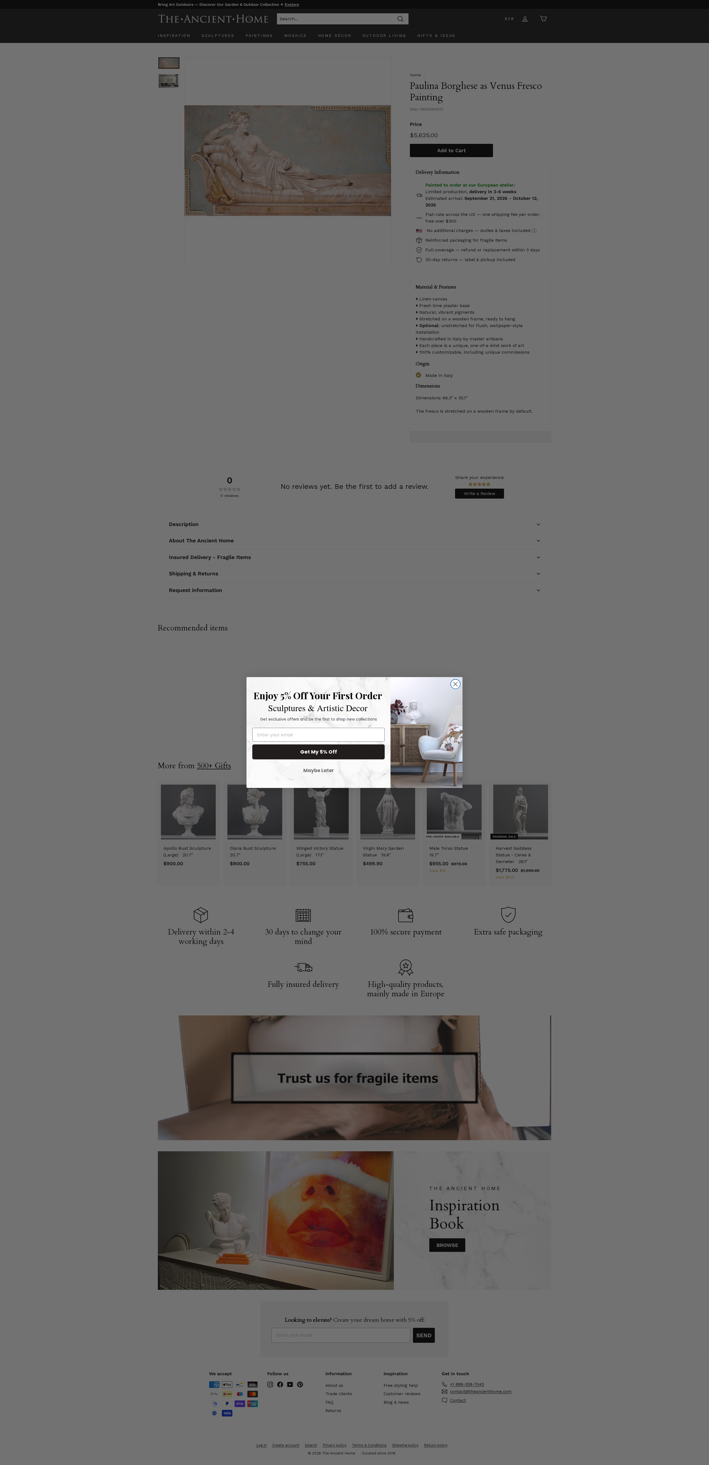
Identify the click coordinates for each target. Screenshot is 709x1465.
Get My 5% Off (318, 751)
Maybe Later (318, 770)
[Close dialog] (455, 684)
